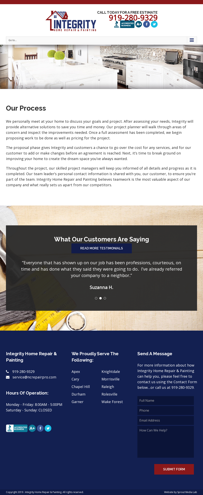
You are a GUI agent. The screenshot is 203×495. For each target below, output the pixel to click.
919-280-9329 (23, 365)
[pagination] (96, 292)
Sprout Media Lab (187, 485)
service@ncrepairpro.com (33, 370)
